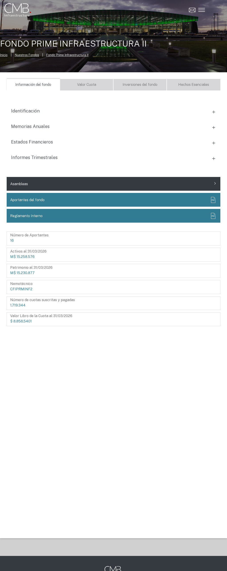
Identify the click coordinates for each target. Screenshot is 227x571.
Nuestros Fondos (27, 55)
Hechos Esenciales (193, 84)
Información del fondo (33, 84)
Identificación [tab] (25, 111)
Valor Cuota (86, 84)
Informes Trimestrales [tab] (34, 157)
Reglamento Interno (26, 216)
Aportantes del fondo (27, 200)
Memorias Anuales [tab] (30, 126)
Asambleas (19, 184)
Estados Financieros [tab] (32, 142)
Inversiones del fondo (140, 84)
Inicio (4, 55)
